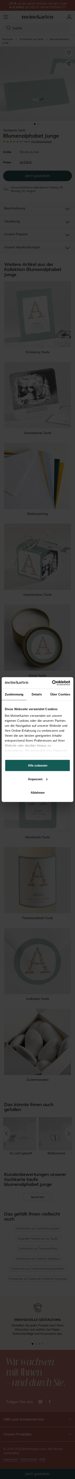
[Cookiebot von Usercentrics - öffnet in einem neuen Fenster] (53, 683)
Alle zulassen (37, 765)
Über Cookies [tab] (60, 694)
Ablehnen (38, 792)
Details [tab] (37, 694)
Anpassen (35, 779)
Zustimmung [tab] (14, 694)
